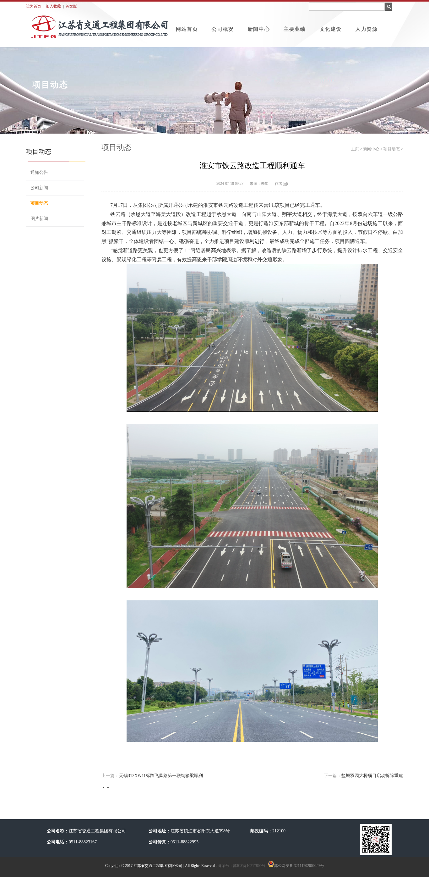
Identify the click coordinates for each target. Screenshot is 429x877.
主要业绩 (295, 29)
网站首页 (187, 29)
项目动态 (39, 203)
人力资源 (366, 29)
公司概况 (223, 29)
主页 (355, 148)
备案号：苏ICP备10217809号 (241, 865)
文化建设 (331, 29)
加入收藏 (53, 6)
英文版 (71, 6)
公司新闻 (39, 187)
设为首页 (33, 6)
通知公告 (39, 172)
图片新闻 (39, 218)
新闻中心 (259, 29)
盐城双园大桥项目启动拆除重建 (372, 775)
